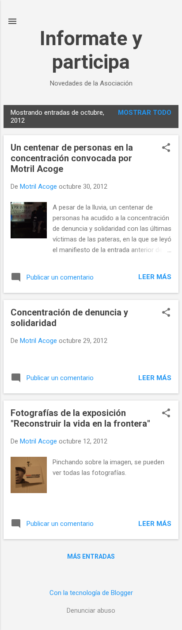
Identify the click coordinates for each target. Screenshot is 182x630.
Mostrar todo (144, 113)
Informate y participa (91, 50)
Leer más (154, 277)
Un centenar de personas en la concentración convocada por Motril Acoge (72, 158)
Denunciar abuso (91, 610)
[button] (166, 148)
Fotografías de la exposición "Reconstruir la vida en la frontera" (80, 418)
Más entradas (91, 556)
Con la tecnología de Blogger (91, 593)
